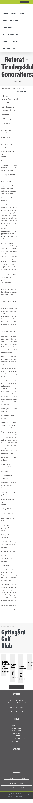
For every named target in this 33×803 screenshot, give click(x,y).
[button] (20, 48)
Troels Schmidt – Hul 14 (17, 788)
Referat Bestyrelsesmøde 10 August (16, 779)
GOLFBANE (16, 733)
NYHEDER (16, 736)
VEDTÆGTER (16, 741)
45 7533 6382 (18, 707)
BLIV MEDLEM (16, 728)
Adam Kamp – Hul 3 (16, 783)
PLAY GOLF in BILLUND (17, 738)
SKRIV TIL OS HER (16, 711)
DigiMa (9, 796)
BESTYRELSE (16, 731)
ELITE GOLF (16, 725)
